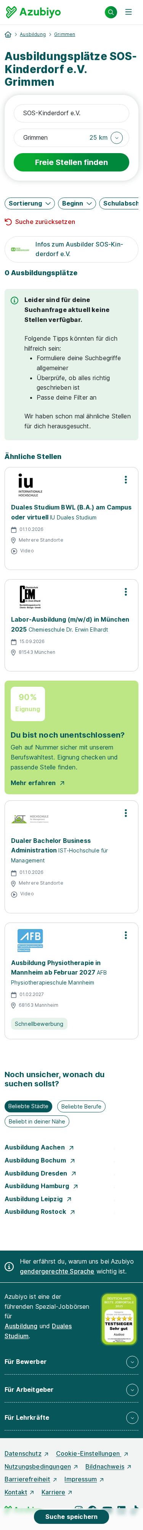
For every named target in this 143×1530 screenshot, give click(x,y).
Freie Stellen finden (71, 162)
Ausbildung (33, 34)
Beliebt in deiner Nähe (37, 1121)
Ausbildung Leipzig (34, 1199)
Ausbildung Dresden (37, 1173)
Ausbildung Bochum (36, 1160)
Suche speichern (71, 1516)
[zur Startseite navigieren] (8, 34)
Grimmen (64, 34)
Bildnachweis (104, 1466)
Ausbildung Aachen (35, 1147)
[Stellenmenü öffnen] (126, 479)
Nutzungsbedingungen (38, 1466)
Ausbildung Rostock (36, 1211)
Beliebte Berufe (81, 1106)
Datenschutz (23, 1453)
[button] (106, 138)
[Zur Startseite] (33, 12)
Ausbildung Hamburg (38, 1186)
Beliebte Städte (28, 1106)
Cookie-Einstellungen (88, 1453)
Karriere (53, 1492)
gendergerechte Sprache (57, 1271)
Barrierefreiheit (27, 1479)
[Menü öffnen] (128, 12)
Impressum (80, 1479)
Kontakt (16, 1492)
